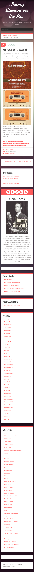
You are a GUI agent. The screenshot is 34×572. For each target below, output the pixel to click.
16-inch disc (7, 438)
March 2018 (7, 322)
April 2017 (7, 353)
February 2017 (8, 359)
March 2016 (7, 390)
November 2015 (8, 402)
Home (4, 35)
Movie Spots (7, 484)
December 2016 (8, 364)
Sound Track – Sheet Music (11, 521)
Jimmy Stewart (17, 143)
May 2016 (6, 384)
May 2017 (6, 350)
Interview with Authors (9, 481)
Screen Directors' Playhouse (10, 145)
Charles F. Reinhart (10, 153)
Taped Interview (8, 530)
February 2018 (8, 324)
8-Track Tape (7, 447)
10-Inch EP (7, 433)
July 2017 (6, 344)
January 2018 (7, 327)
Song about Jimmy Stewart (11, 513)
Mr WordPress (8, 305)
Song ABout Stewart (9, 516)
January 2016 (7, 396)
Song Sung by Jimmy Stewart (11, 519)
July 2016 (6, 379)
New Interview (8, 490)
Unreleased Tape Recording (11, 544)
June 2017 (7, 347)
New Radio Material (9, 493)
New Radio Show (8, 499)
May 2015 (6, 419)
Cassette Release (11, 35)
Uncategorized (8, 539)
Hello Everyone (8, 279)
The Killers (22, 145)
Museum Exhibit (8, 487)
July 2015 (6, 413)
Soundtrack (7, 524)
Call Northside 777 (18, 141)
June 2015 (7, 416)
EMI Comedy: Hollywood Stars (11, 176)
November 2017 (8, 333)
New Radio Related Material (11, 496)
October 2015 (7, 405)
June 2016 (7, 382)
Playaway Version (9, 504)
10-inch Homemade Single (11, 436)
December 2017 (8, 330)
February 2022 (8, 319)
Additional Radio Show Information (13, 450)
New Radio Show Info (9, 501)
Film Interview (7, 476)
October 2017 (7, 336)
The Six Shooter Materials (11, 533)
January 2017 (7, 362)
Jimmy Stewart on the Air (16, 10)
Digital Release (8, 470)
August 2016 (7, 376)
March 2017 (7, 356)
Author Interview (8, 456)
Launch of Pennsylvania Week (11, 183)
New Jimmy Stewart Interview (10, 178)
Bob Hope (7, 458)
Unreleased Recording (10, 541)
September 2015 (8, 407)
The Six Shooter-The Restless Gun (13, 536)
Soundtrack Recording (10, 527)
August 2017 (7, 342)
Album (6, 453)
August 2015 (7, 410)
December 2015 (8, 399)
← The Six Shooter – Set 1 (9, 162)
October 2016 (7, 370)
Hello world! (17, 305)
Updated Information (9, 547)
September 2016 (8, 373)
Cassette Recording (9, 461)
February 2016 (8, 393)
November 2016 (8, 367)
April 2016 (7, 387)
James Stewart (7, 143)
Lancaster (25, 143)
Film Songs (7, 479)
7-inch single (7, 441)
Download (7, 473)
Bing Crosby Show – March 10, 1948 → (25, 162)
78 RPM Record (8, 444)
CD (5, 467)
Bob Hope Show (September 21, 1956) (13, 181)
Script (5, 510)
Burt (10, 141)
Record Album (8, 507)
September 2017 (8, 339)
